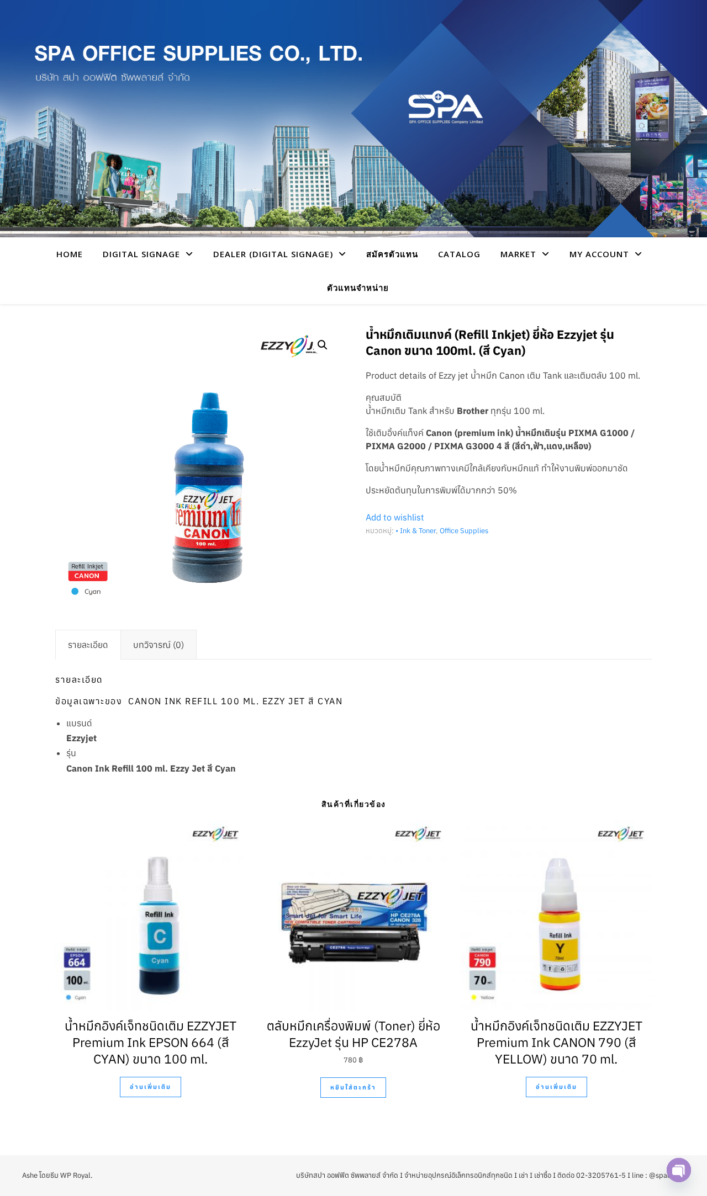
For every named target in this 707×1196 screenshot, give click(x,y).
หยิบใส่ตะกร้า (353, 1087)
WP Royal (75, 1175)
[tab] (88, 645)
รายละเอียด (88, 644)
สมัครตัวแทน (392, 253)
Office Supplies (464, 530)
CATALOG (459, 253)
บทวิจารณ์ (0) (158, 644)
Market (518, 253)
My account (599, 253)
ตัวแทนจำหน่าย (358, 287)
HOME (69, 253)
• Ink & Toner (415, 530)
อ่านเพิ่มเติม (150, 1087)
